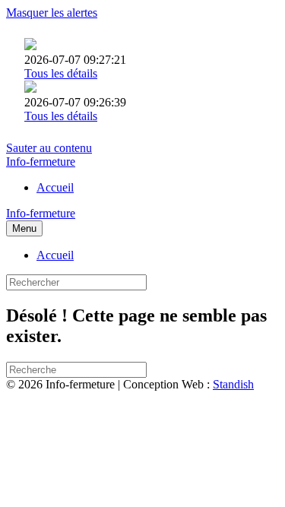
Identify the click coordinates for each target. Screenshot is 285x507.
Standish (233, 384)
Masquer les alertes (51, 12)
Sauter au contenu (49, 147)
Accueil (55, 187)
